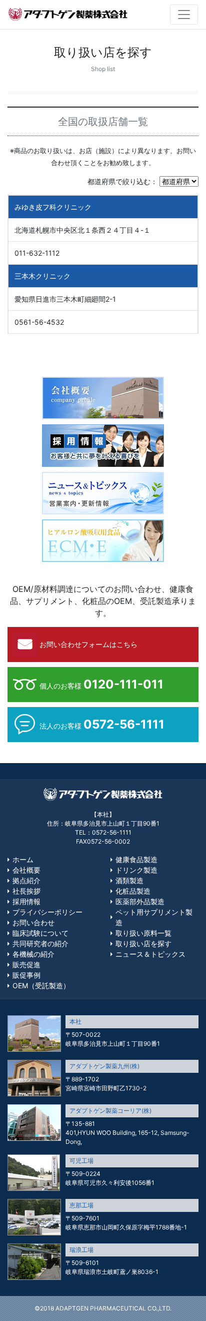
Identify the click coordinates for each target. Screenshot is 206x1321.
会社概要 (26, 870)
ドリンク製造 (137, 870)
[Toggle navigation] (184, 15)
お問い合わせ (33, 922)
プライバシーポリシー (47, 912)
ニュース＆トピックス (151, 954)
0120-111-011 (124, 684)
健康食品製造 (137, 859)
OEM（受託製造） (41, 985)
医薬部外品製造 (140, 901)
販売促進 (26, 964)
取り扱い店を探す (144, 943)
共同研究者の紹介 (40, 943)
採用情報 (26, 901)
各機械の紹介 (33, 954)
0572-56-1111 (124, 724)
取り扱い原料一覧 (144, 933)
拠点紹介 (26, 880)
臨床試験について (40, 933)
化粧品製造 (133, 891)
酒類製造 (130, 880)
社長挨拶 (26, 891)
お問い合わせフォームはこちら (89, 644)
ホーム (23, 859)
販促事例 (26, 975)
